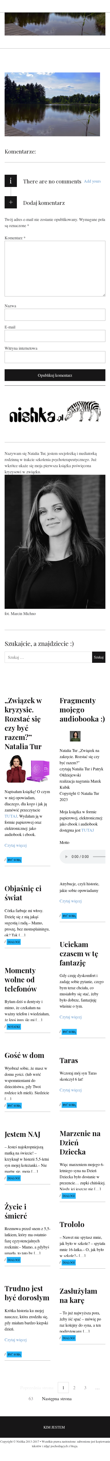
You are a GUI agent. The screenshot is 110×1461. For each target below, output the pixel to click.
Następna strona (57, 1398)
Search (102, 6)
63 (31, 1398)
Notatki (14, 1027)
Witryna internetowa (21, 347)
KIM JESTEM (54, 1427)
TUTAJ (87, 830)
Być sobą (14, 860)
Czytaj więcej (16, 845)
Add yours (92, 181)
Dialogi (14, 942)
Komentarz (15, 237)
